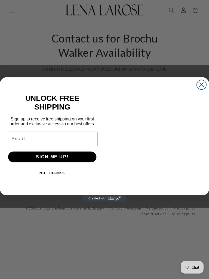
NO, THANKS (52, 173)
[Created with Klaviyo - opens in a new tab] (104, 198)
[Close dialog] (201, 84)
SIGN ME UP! (52, 156)
